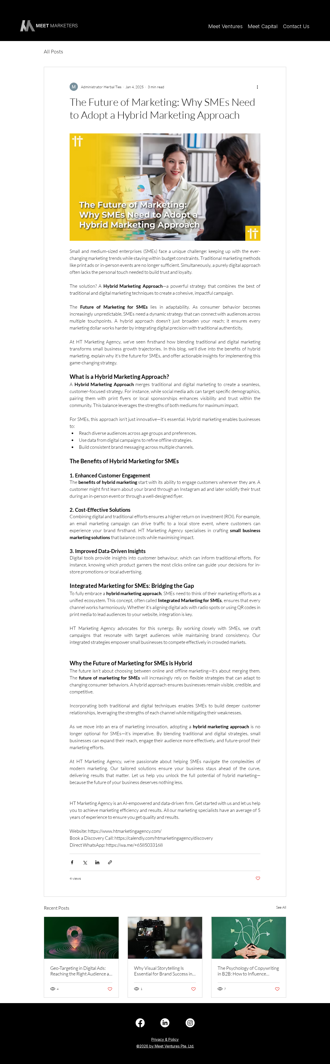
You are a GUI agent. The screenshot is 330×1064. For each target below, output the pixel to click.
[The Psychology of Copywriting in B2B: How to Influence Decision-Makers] (248, 938)
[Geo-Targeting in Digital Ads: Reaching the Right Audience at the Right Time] (81, 938)
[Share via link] (110, 862)
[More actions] (257, 87)
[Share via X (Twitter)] (84, 862)
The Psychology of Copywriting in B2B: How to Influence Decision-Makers (248, 971)
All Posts (53, 51)
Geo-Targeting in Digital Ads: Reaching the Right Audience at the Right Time (80, 971)
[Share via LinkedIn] (97, 862)
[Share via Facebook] (72, 862)
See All (281, 907)
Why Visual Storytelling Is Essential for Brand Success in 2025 (163, 971)
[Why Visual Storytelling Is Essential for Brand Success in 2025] (165, 938)
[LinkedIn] (140, 1022)
